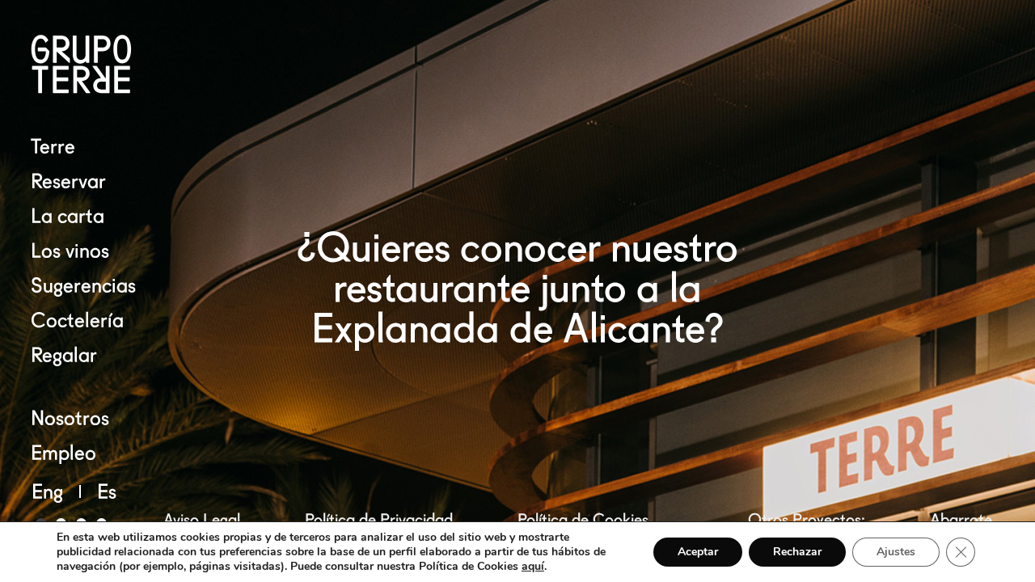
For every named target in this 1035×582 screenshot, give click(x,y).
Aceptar (698, 551)
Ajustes (896, 551)
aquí (533, 566)
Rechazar (797, 551)
